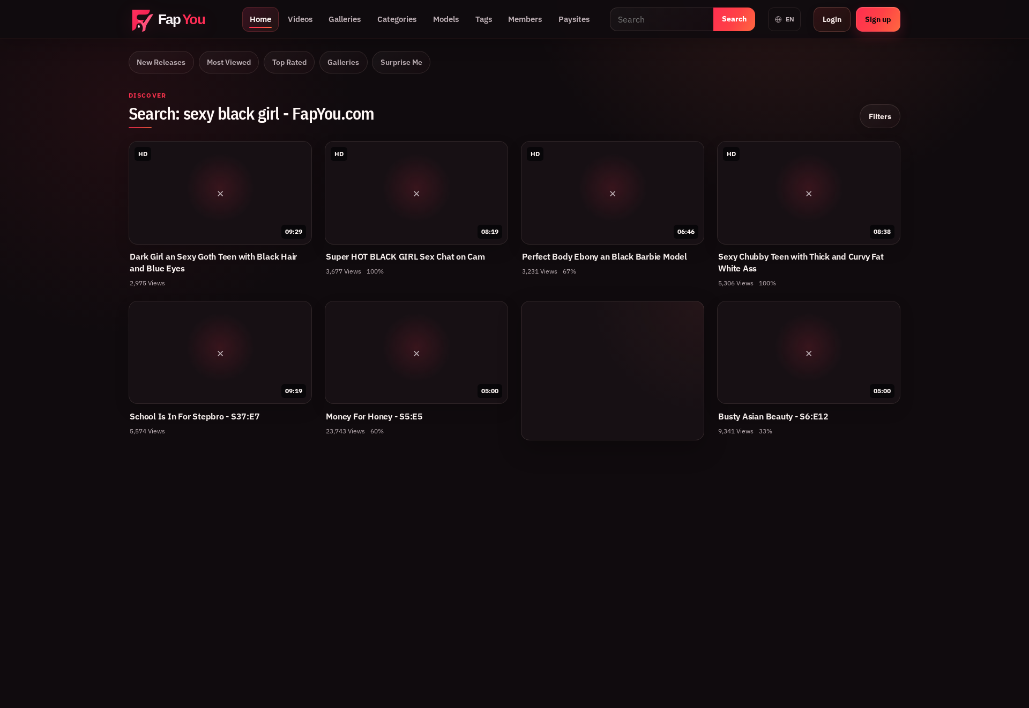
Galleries (345, 19)
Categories (396, 19)
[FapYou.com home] (179, 19)
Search (734, 19)
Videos (300, 19)
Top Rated (289, 62)
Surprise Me (401, 62)
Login (832, 19)
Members (525, 19)
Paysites (574, 19)
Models (446, 19)
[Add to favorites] (298, 155)
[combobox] (661, 19)
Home (260, 19)
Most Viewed (229, 62)
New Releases (161, 62)
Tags (483, 19)
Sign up (878, 19)
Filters (880, 116)
